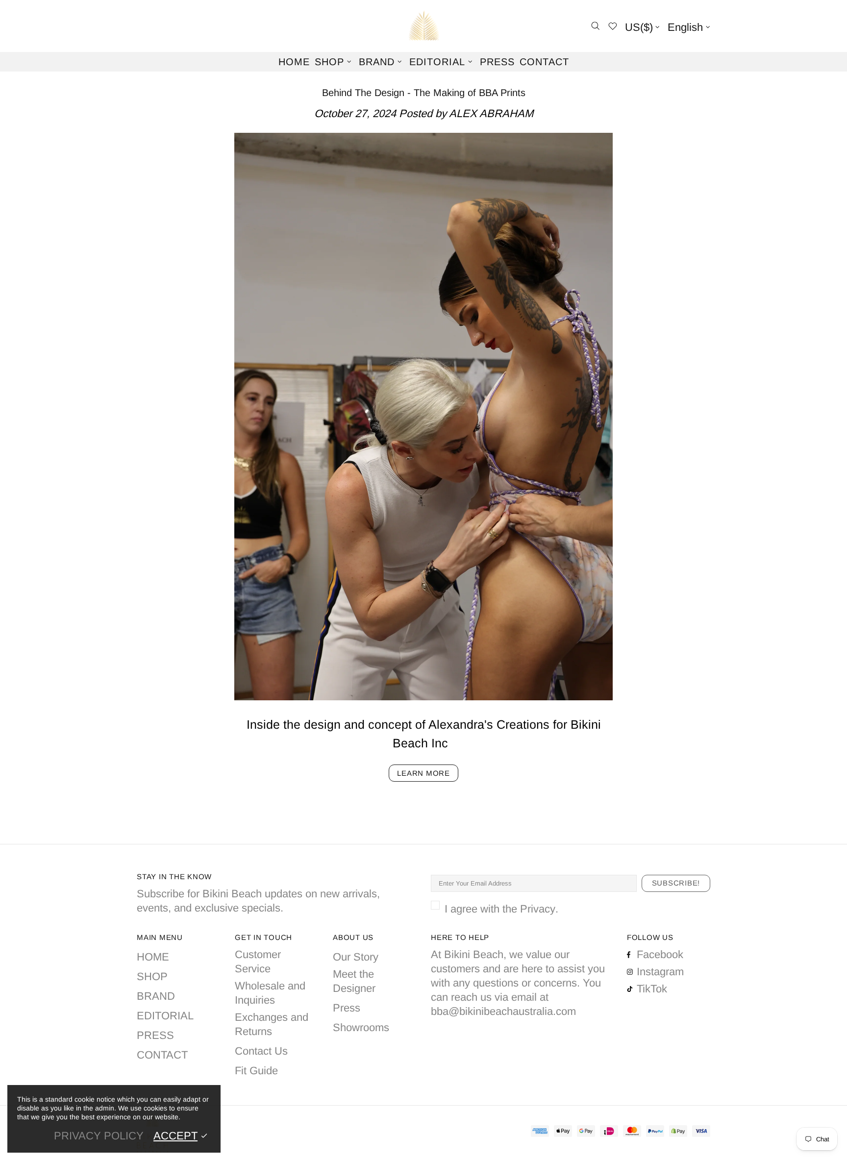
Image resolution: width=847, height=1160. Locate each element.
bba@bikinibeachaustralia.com (503, 1011)
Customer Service (258, 961)
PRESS (155, 1035)
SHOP (152, 976)
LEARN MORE (423, 773)
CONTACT (162, 1055)
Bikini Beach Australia (423, 26)
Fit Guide (256, 1070)
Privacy (537, 909)
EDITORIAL (165, 1016)
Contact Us (261, 1051)
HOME (153, 957)
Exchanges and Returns (271, 1024)
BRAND (156, 996)
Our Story (355, 957)
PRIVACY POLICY (99, 1136)
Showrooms (361, 1027)
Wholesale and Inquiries (270, 993)
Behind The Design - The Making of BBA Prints (423, 92)
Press (346, 1008)
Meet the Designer (354, 981)
